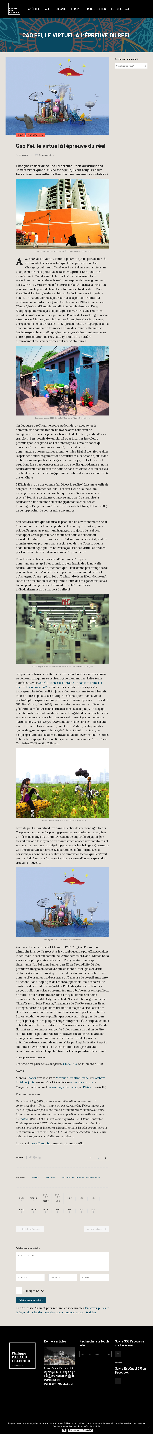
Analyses (61, 1375)
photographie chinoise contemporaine (81, 1177)
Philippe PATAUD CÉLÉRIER (59, 1383)
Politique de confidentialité (80, 1430)
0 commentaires (46, 155)
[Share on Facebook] (26, 1157)
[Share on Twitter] (30, 1157)
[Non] (149, 1426)
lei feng (35, 1177)
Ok (64, 1430)
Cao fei (31, 1078)
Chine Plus (70, 1064)
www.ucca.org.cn (81, 1082)
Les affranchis (39, 1143)
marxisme (50, 1177)
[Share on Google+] (35, 1157)
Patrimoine (50, 1379)
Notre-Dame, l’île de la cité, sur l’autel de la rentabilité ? (59, 1370)
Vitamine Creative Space (72, 1078)
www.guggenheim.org (63, 1087)
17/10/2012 (23, 155)
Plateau (88, 1087)
